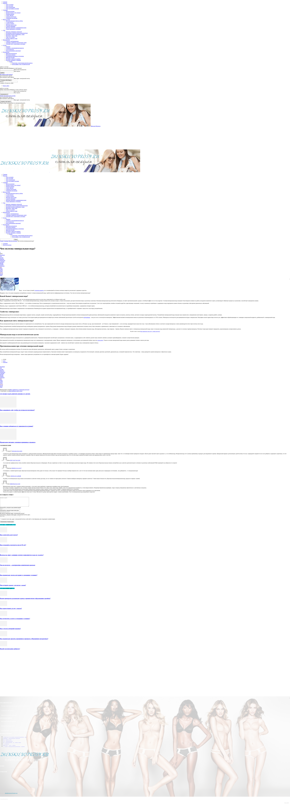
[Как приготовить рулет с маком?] (3, 605)
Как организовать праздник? (13, 50)
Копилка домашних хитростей (14, 31)
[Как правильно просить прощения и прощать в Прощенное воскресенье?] (3, 635)
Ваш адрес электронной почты (22, 78)
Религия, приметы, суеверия (13, 60)
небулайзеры (87, 317)
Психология (6, 52)
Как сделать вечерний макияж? (10, 628)
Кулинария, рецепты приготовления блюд (17, 33)
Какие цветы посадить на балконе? (9, 715)
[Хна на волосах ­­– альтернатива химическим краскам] (4, 562)
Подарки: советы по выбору (13, 59)
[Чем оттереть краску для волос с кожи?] (3, 582)
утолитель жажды (39, 290)
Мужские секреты (10, 54)
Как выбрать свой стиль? (16, 391)
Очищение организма (11, 18)
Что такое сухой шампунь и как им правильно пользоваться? (15, 705)
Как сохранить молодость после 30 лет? (13, 545)
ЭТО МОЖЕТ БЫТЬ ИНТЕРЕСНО (10, 394)
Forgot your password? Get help (7, 95)
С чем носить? (9, 22)
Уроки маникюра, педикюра (13, 29)
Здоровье (5, 10)
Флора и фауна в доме (11, 38)
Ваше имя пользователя (20, 69)
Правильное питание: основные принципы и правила (17, 442)
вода (4, 361)
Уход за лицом (9, 4)
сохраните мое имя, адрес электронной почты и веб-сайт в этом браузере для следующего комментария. (28, 519)
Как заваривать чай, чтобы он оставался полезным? (17, 410)
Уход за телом (9, 6)
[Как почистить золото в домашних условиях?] (3, 615)
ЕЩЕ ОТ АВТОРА (25, 394)
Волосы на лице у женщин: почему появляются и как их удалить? (22, 555)
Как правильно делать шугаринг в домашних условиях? (18, 575)
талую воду (100, 340)
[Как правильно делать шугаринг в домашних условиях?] (3, 572)
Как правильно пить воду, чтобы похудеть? (150, 331)
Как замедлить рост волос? (9, 535)
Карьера (8, 46)
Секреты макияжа (10, 26)
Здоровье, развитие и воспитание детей (16, 42)
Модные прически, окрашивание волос (16, 27)
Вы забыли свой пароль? (6, 74)
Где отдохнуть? (10, 49)
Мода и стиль (6, 19)
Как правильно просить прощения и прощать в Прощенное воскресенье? (24, 639)
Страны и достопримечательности (15, 48)
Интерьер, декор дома (11, 35)
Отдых (4, 45)
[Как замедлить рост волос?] (3, 532)
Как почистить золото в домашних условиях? (15, 618)
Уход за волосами (10, 7)
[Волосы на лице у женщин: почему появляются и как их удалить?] (4, 552)
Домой (1, 241)
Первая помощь (10, 14)
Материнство (6, 40)
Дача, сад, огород (10, 37)
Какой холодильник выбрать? (10, 649)
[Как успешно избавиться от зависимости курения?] (8, 423)
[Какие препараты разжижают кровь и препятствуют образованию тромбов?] (3, 595)
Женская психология (11, 53)
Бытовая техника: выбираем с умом (15, 34)
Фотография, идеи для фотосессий (21, 64)
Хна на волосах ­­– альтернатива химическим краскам (17, 565)
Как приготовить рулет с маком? (11, 608)
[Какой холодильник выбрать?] (3, 645)
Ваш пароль (17, 71)
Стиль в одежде (10, 23)
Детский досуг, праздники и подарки (15, 44)
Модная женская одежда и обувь (14, 21)
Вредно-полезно (10, 11)
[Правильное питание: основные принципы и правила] (8, 439)
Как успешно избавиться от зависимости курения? (16, 426)
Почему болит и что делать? (13, 12)
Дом (4, 30)
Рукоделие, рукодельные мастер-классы (22, 63)
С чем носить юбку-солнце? (7, 710)
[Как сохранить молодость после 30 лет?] (3, 542)
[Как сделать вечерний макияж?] (3, 625)
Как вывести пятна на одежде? (8, 725)
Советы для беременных (12, 41)
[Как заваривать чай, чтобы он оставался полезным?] (8, 407)
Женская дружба (10, 57)
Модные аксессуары (11, 25)
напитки (5, 362)
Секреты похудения (11, 16)
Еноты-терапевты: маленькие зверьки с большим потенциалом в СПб (17, 730)
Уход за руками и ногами (12, 8)
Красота (5, 3)
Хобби (10, 61)
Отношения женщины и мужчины (15, 56)
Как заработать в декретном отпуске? (19, 389)
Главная (5, 1)
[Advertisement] (145, 138)
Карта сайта (6, 85)
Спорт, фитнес (10, 15)
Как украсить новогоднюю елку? (8, 721)
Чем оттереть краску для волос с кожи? (13, 585)
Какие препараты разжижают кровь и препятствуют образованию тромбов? (25, 598)
